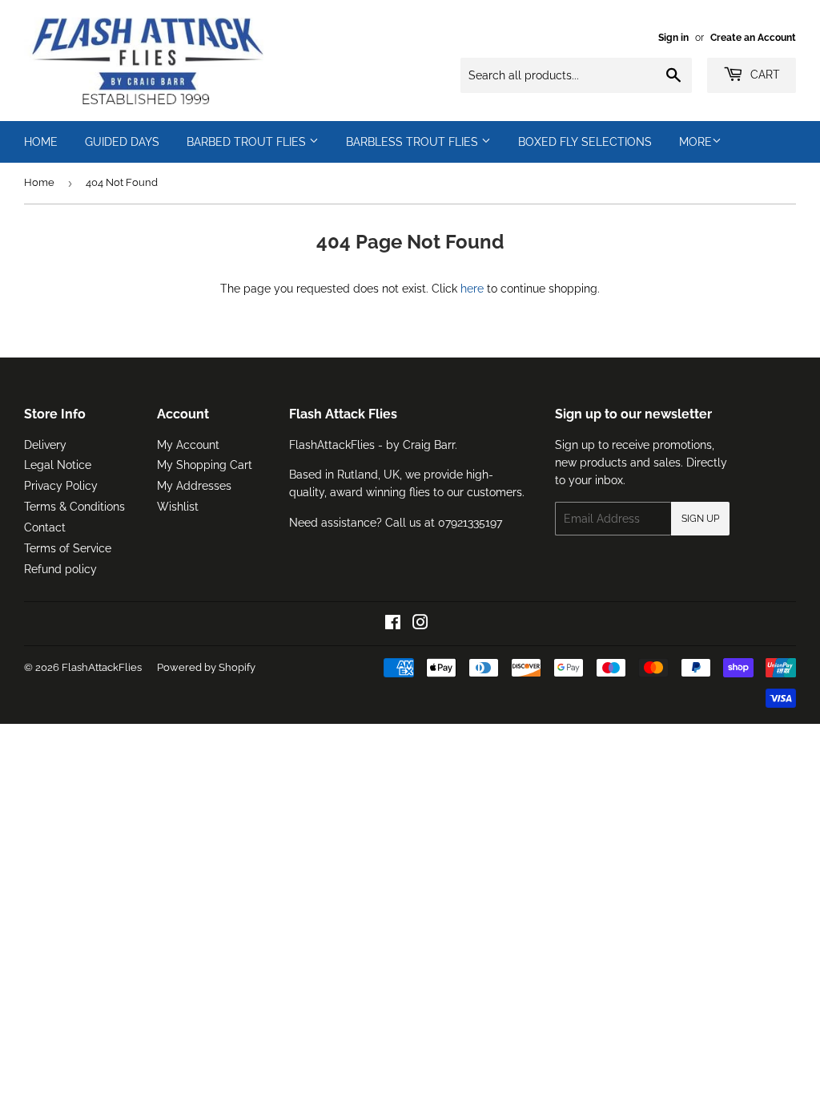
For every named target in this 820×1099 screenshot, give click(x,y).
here (472, 288)
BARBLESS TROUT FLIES (413, 141)
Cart (763, 74)
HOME (41, 141)
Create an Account (753, 37)
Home (39, 182)
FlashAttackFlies (102, 667)
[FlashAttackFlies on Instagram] (420, 624)
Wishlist (178, 506)
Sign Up (700, 518)
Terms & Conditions (74, 506)
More (695, 141)
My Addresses (194, 485)
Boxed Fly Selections (585, 141)
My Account (188, 444)
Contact (45, 527)
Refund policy (60, 569)
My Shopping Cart (204, 465)
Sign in (673, 37)
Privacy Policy (61, 485)
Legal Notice (57, 465)
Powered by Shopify (206, 667)
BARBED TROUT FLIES (248, 141)
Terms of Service (67, 548)
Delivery (45, 444)
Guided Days (122, 141)
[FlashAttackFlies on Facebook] (392, 624)
